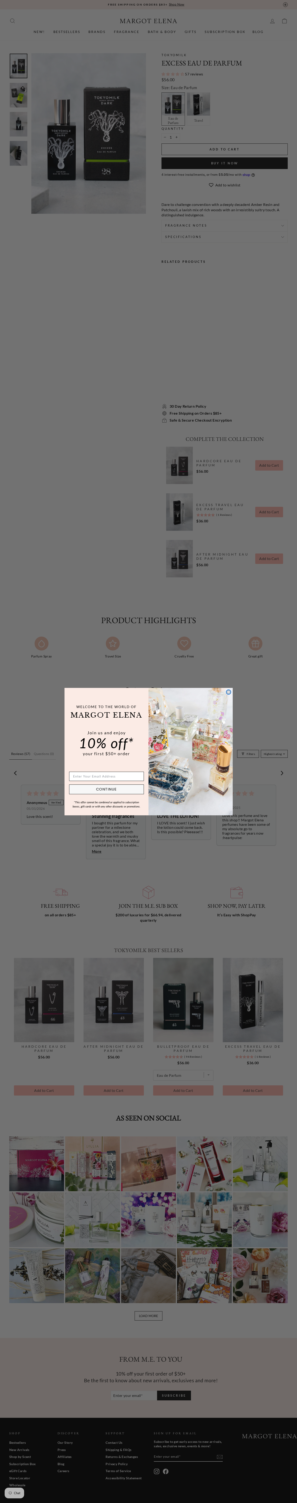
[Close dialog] (228, 692)
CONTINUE (106, 789)
